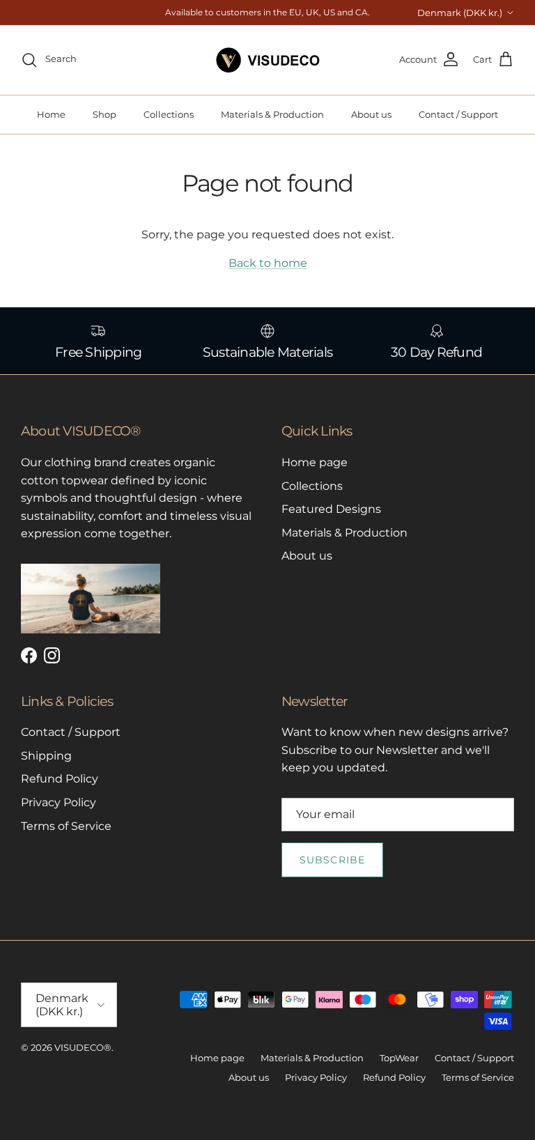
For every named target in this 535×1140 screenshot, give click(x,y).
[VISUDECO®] (268, 60)
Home (51, 114)
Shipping (46, 755)
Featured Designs (331, 509)
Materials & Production (272, 114)
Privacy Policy (58, 802)
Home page (314, 462)
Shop (104, 114)
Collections (169, 114)
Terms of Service (66, 826)
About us (371, 114)
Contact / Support (458, 114)
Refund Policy (59, 778)
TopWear (399, 1057)
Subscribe (332, 860)
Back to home (267, 263)
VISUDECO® (82, 1047)
